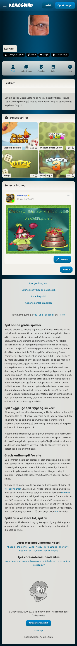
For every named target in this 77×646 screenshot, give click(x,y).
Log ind (48, 5)
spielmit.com (49, 561)
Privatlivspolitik (38, 296)
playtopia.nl (64, 561)
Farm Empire (50, 547)
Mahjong (22, 547)
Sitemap (38, 630)
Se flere (66, 269)
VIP (57, 512)
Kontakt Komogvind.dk (38, 623)
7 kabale (11, 547)
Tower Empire (51, 551)
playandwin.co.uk (31, 561)
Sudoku (37, 551)
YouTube (38, 315)
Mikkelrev (22, 196)
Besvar (65, 259)
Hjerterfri (64, 547)
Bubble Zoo (25, 551)
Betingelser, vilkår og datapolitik (39, 290)
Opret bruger (65, 5)
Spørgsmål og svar (38, 283)
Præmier (65, 493)
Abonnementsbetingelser (38, 303)
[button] (70, 69)
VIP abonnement (13, 489)
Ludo (31, 547)
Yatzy (39, 547)
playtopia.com (12, 561)
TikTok (61, 315)
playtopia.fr (38, 565)
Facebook (49, 315)
